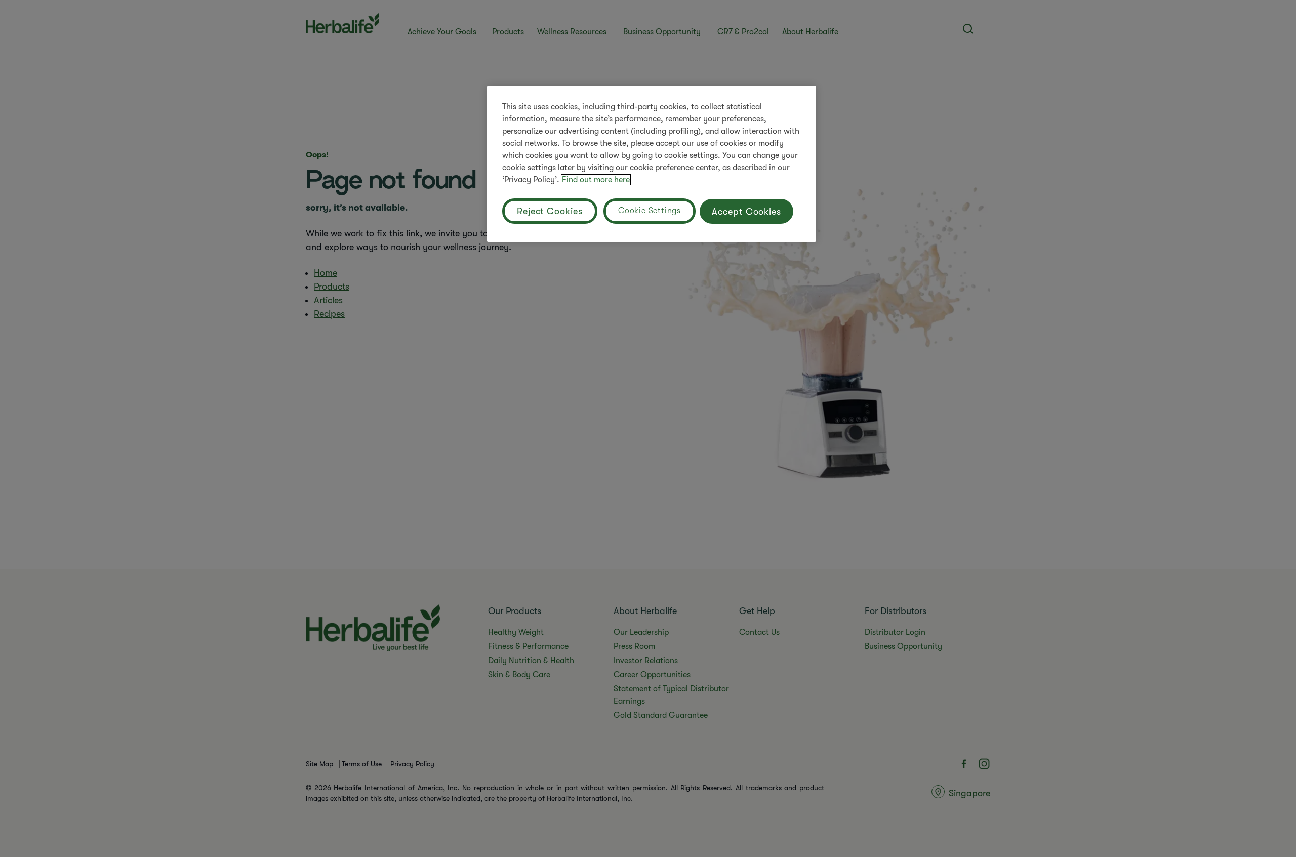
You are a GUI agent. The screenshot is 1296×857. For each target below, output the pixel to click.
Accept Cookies (746, 212)
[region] (651, 164)
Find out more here (596, 179)
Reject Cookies (550, 211)
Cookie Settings (649, 210)
